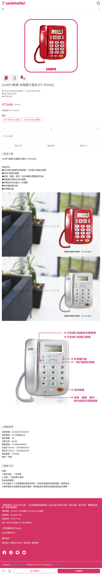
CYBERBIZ (56, 564)
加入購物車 (34, 571)
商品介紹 (18, 145)
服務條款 (35, 543)
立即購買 (78, 571)
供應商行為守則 (16, 543)
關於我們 (5, 543)
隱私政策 (27, 543)
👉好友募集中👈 (8, 533)
